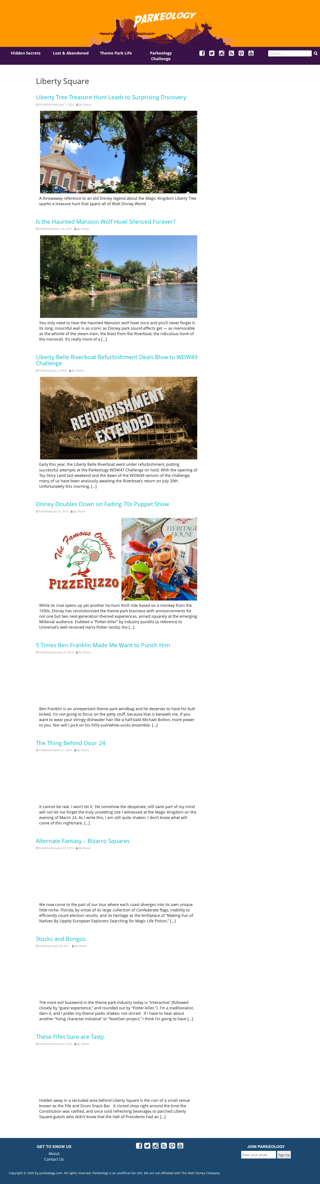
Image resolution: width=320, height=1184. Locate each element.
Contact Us (54, 1159)
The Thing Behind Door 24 (70, 743)
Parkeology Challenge (161, 55)
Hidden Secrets (25, 53)
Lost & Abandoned (71, 53)
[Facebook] (202, 53)
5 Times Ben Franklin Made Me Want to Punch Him (103, 645)
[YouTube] (251, 53)
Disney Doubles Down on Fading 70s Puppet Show (102, 504)
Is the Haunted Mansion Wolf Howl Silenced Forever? (105, 221)
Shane (87, 104)
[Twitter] (212, 53)
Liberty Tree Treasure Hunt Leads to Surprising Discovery (111, 97)
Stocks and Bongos (61, 939)
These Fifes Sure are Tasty (70, 1037)
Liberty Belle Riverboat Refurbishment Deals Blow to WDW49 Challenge (117, 360)
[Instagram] (221, 53)
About (54, 1153)
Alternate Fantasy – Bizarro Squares (83, 841)
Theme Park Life (116, 53)
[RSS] (231, 53)
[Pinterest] (241, 53)
